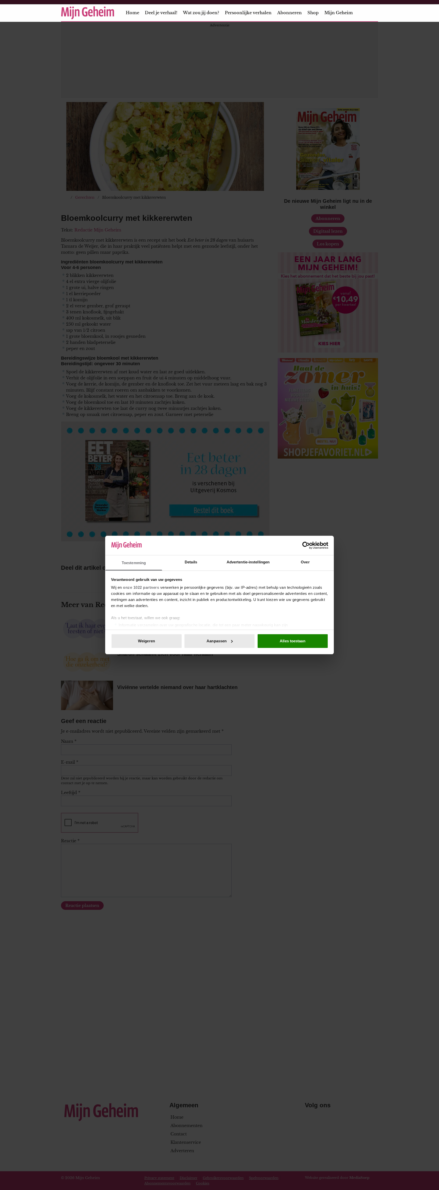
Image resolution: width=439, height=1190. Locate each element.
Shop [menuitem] (313, 12)
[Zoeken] (374, 13)
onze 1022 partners (141, 587)
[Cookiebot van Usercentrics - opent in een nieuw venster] (306, 545)
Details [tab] (191, 562)
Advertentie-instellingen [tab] (248, 562)
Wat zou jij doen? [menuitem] (201, 12)
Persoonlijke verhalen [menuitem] (248, 12)
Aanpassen (217, 641)
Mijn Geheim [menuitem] (338, 12)
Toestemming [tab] (134, 563)
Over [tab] (305, 562)
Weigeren (146, 641)
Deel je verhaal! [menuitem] (161, 12)
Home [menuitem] (132, 12)
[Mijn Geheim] (87, 12)
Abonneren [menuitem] (289, 12)
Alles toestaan (292, 641)
